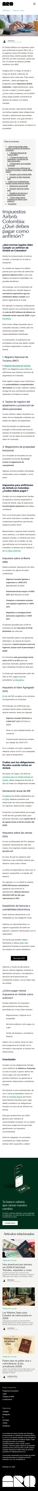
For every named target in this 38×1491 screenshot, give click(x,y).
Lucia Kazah (10, 1328)
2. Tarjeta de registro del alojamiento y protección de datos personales (17, 159)
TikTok (4, 1423)
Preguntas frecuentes (10, 1391)
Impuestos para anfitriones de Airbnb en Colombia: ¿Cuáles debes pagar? (19, 170)
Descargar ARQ (19, 958)
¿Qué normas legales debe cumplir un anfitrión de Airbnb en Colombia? (18, 148)
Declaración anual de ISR (19, 186)
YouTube (5, 1420)
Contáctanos (7, 1399)
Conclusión (12, 204)
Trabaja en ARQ (8, 1396)
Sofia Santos (11, 40)
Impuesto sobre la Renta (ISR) (20, 174)
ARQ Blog (6, 10)
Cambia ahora (10, 1223)
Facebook (6, 1426)
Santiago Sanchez (12, 1376)
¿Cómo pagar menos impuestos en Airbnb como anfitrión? (17, 199)
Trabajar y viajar (18, 10)
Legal (4, 1394)
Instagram (6, 1414)
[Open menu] (34, 4)
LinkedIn (5, 1411)
